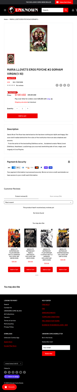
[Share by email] (68, 85)
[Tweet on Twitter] (64, 85)
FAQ (43, 308)
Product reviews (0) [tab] (21, 196)
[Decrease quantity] (17, 108)
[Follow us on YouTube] (20, 372)
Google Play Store (10, 346)
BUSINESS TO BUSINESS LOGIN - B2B (55, 325)
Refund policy (9, 324)
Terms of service (10, 320)
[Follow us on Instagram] (13, 372)
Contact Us (8, 307)
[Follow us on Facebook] (5, 372)
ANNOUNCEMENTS (48, 313)
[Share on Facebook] (57, 85)
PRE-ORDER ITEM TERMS (50, 321)
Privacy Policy (9, 327)
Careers (7, 317)
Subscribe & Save (65, 2)
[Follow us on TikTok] (24, 372)
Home (6, 19)
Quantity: (10, 108)
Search (6, 304)
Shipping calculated (21, 102)
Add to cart (22, 116)
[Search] (65, 10)
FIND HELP (46, 304)
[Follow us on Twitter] (9, 372)
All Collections (9, 314)
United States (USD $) (11, 363)
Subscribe (48, 353)
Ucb (8, 82)
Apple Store (8, 342)
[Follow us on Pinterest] (16, 372)
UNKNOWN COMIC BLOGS (13, 311)
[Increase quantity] (28, 108)
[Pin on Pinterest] (60, 85)
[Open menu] (5, 10)
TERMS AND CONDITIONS (50, 317)
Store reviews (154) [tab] (56, 196)
